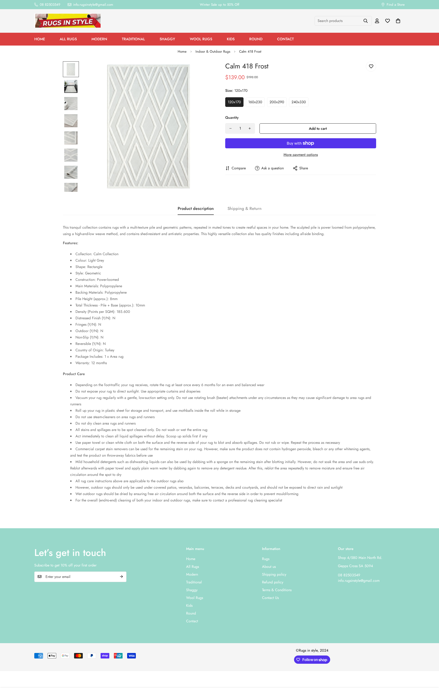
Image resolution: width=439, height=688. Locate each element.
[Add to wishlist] (371, 66)
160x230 (255, 102)
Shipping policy (274, 574)
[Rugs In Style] (67, 21)
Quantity (232, 117)
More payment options (301, 154)
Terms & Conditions (277, 589)
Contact (285, 39)
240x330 (299, 102)
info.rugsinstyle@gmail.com (359, 580)
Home (39, 39)
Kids (231, 39)
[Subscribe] (121, 576)
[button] (398, 21)
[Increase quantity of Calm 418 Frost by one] (250, 128)
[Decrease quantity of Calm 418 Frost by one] (230, 128)
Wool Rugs (201, 39)
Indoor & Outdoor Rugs (212, 51)
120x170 (234, 102)
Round (255, 39)
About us (269, 566)
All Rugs (68, 39)
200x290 (277, 102)
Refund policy (272, 582)
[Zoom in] (204, 71)
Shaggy (167, 39)
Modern (99, 39)
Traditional (133, 39)
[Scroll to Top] (430, 663)
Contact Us (270, 597)
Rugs (265, 558)
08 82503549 (349, 574)
